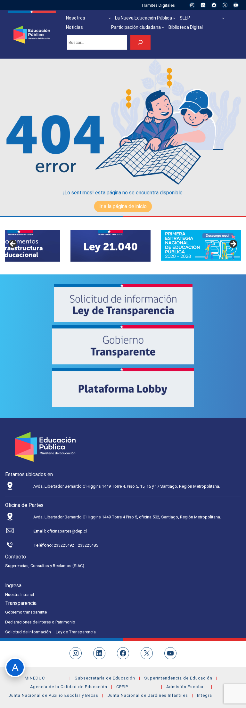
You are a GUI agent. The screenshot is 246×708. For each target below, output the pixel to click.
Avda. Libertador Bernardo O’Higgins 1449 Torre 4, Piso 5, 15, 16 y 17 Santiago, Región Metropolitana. (126, 486)
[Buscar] (140, 42)
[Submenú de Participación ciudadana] (163, 27)
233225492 (64, 545)
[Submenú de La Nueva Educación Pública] (174, 18)
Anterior (13, 244)
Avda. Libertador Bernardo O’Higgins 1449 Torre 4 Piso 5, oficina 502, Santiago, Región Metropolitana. (127, 517)
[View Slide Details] (110, 246)
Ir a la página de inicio (123, 206)
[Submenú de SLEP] (223, 18)
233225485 (88, 545)
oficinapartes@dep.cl (67, 531)
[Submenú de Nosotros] (109, 18)
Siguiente (233, 244)
